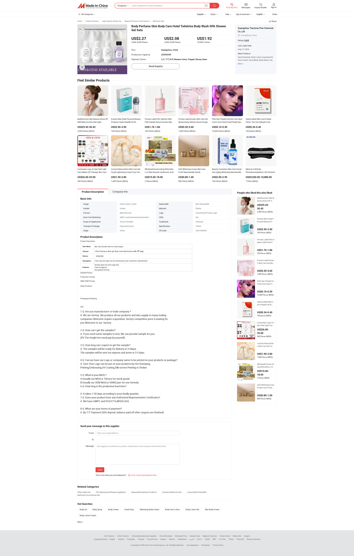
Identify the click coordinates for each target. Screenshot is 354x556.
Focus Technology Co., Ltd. (159, 545)
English (112, 539)
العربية (191, 539)
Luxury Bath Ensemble (196, 492)
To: (93, 439)
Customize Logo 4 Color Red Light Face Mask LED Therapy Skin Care (265, 324)
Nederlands (182, 539)
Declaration (205, 545)
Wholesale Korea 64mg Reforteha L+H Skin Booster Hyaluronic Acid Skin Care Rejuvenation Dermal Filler (265, 365)
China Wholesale (165, 536)
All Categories (87, 14)
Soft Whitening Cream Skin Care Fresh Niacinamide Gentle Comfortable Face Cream (265, 386)
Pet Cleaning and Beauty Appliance (111, 492)
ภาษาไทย (222, 539)
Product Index (225, 536)
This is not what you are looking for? (111, 475)
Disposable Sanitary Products (144, 492)
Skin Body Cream (212, 509)
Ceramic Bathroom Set (172, 492)
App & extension (243, 14)
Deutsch (172, 539)
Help (227, 14)
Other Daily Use (83, 492)
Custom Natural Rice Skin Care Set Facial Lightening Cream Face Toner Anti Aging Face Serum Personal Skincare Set (265, 345)
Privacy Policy (218, 545)
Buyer (213, 14)
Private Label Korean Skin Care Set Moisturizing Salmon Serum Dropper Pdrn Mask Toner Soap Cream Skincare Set (265, 262)
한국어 (199, 539)
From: (91, 433)
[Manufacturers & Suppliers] (92, 6)
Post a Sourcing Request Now (142, 475)
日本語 (207, 539)
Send (100, 469)
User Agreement (192, 545)
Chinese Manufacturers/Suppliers (144, 536)
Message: (89, 446)
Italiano (163, 539)
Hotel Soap (129, 509)
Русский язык (152, 539)
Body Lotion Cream (88, 515)
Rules (274, 14)
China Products (123, 536)
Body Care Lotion (172, 509)
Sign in (274, 7)
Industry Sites (195, 536)
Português (131, 539)
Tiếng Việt (240, 539)
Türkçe (231, 539)
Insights (247, 536)
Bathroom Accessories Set (88, 495)
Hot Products (109, 536)
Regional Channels (210, 536)
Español (121, 539)
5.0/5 (246, 40)
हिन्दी (214, 539)
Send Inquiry (156, 66)
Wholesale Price (181, 536)
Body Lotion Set (192, 509)
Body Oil (83, 509)
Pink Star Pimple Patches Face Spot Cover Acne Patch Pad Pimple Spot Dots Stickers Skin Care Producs (265, 282)
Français (141, 539)
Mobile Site (237, 536)
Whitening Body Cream (149, 509)
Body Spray (97, 509)
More (240, 63)
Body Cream (113, 509)
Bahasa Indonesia (253, 539)
